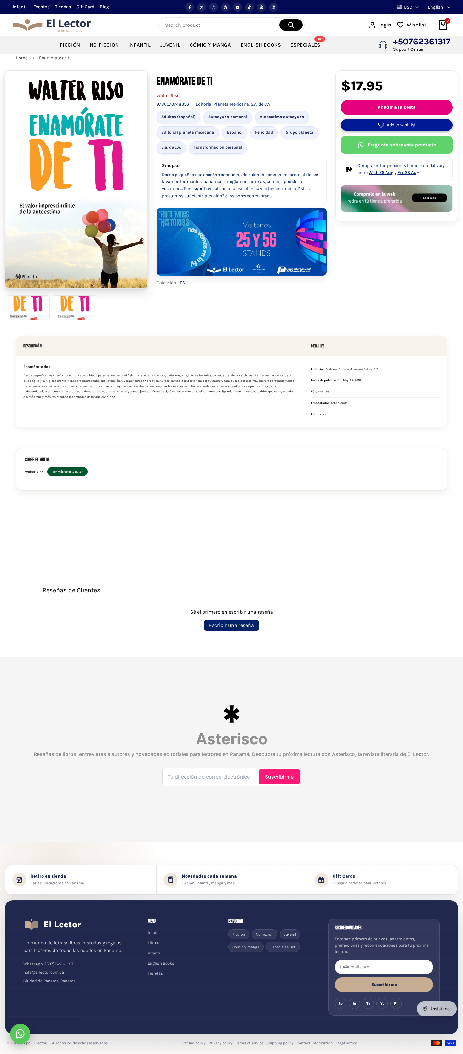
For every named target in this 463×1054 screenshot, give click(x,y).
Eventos (41, 6)
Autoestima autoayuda (282, 116)
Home (21, 57)
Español (235, 132)
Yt (382, 1003)
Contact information (315, 1043)
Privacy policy (221, 1043)
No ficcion (264, 934)
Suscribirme (384, 984)
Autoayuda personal (227, 116)
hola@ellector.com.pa (43, 972)
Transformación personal (218, 147)
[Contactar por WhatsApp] (20, 1034)
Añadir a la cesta (397, 107)
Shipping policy (280, 1043)
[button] (397, 125)
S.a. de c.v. (171, 147)
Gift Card (85, 6)
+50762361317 (421, 41)
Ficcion (238, 934)
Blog (104, 6)
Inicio (153, 932)
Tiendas (63, 6)
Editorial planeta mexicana (187, 132)
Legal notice (346, 1043)
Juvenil (290, 934)
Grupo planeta (299, 132)
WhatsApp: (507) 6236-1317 (48, 963)
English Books (161, 963)
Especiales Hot (283, 947)
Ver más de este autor (67, 471)
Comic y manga (246, 947)
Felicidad (264, 132)
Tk (368, 1003)
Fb (341, 1003)
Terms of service (249, 1043)
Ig (354, 1003)
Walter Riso (168, 95)
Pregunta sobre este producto (402, 145)
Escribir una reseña (231, 625)
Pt (396, 1003)
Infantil (20, 6)
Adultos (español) (178, 116)
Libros (153, 942)
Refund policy (194, 1043)
